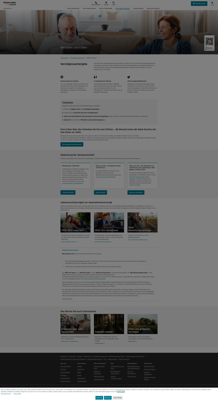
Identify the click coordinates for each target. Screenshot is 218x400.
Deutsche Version (6, 393)
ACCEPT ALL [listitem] (99, 397)
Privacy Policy (17, 393)
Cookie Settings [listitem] (117, 397)
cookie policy (121, 391)
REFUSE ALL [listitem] (108, 397)
